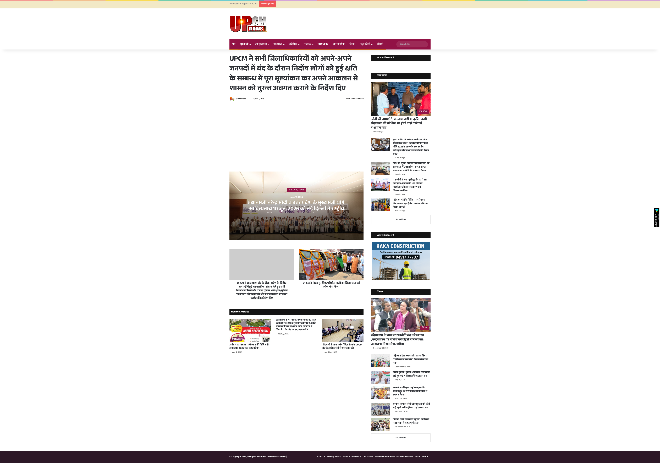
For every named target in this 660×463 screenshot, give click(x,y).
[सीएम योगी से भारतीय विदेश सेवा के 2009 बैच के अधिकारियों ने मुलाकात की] (343, 330)
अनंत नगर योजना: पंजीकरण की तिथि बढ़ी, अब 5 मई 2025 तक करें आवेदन (249, 346)
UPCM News (241, 99)
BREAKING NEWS (296, 190)
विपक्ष (352, 44)
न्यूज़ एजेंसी (365, 44)
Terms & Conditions (351, 457)
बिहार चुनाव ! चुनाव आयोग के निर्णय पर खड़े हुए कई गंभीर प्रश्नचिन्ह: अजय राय (411, 374)
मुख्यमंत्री (244, 44)
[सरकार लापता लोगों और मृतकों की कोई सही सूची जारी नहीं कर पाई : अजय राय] (380, 409)
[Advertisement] (296, 128)
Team (417, 457)
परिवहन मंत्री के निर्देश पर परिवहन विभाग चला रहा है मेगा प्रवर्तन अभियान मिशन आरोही (410, 204)
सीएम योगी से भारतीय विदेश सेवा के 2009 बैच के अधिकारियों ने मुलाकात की (342, 346)
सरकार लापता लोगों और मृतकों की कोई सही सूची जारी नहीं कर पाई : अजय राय (411, 406)
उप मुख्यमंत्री (261, 44)
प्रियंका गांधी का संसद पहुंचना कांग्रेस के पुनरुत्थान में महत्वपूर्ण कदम (411, 421)
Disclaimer (368, 457)
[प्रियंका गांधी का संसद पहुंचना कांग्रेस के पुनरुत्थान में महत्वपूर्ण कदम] (380, 424)
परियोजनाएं (323, 44)
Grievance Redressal (385, 457)
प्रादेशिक (293, 44)
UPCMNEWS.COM (277, 457)
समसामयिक (339, 44)
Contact (426, 457)
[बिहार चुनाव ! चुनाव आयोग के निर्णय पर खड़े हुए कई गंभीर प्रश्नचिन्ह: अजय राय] (380, 377)
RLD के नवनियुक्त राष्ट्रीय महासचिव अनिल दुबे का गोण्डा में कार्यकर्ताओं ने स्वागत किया (410, 391)
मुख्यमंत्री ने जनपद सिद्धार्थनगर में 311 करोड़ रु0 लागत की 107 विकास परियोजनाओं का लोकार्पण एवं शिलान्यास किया (410, 185)
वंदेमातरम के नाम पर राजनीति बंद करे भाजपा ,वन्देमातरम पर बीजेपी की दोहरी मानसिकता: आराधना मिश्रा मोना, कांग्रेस (397, 340)
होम (233, 44)
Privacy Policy (334, 457)
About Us (320, 457)
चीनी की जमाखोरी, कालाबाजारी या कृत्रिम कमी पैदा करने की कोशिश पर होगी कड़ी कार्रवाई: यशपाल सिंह (399, 124)
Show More (400, 220)
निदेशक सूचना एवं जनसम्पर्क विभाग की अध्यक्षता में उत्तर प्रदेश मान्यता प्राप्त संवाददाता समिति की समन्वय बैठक (411, 167)
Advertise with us (404, 457)
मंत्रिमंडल (277, 44)
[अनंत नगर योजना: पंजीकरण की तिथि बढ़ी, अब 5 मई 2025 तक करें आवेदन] (250, 330)
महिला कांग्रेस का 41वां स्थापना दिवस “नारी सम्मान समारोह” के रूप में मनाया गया (410, 359)
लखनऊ (307, 44)
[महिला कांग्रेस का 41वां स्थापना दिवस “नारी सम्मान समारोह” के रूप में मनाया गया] (380, 360)
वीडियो (380, 44)
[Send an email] (248, 99)
